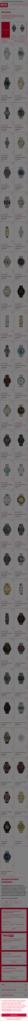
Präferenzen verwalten (7, 1009)
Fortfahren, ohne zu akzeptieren (14, 1018)
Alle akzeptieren (14, 1015)
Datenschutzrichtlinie (6, 1010)
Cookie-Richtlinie (17, 1010)
